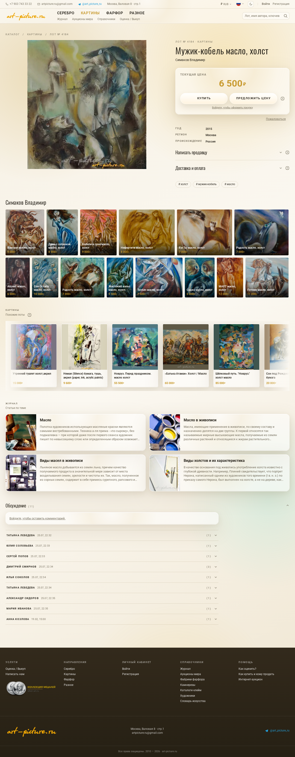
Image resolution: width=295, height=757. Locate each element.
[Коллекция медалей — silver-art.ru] (31, 688)
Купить (204, 98)
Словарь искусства (193, 701)
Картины (90, 13)
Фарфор (114, 13)
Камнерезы (187, 685)
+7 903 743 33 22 (21, 4)
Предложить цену (253, 98)
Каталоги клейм (190, 690)
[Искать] (285, 16)
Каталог (13, 34)
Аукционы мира (82, 19)
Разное (137, 13)
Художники (187, 695)
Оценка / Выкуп (130, 19)
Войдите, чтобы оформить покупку (232, 107)
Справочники (106, 19)
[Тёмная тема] (251, 4)
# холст (183, 184)
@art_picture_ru (92, 4)
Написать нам (15, 674)
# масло (229, 184)
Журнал (62, 19)
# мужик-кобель (206, 184)
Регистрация (281, 4)
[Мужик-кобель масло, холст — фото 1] (87, 104)
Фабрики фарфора (192, 679)
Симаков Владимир (190, 60)
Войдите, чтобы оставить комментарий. (37, 518)
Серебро (65, 13)
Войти (266, 4)
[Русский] (240, 3)
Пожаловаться (276, 119)
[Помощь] (282, 98)
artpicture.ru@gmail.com (57, 4)
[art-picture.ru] (26, 16)
